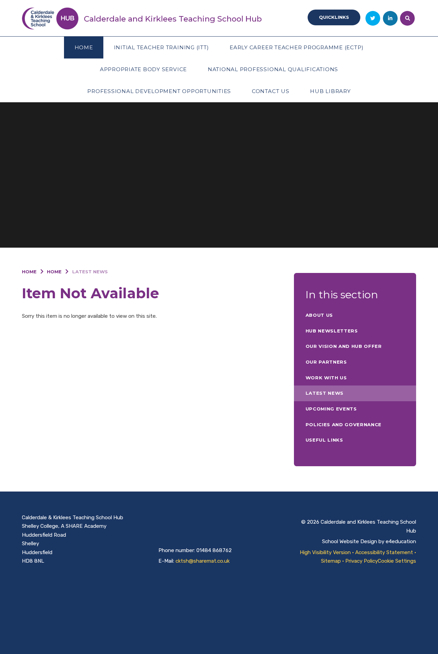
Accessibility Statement (384, 552)
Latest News (90, 271)
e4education (401, 541)
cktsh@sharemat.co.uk (203, 561)
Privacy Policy (361, 561)
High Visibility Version (325, 552)
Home (29, 271)
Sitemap (331, 561)
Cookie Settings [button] (397, 561)
